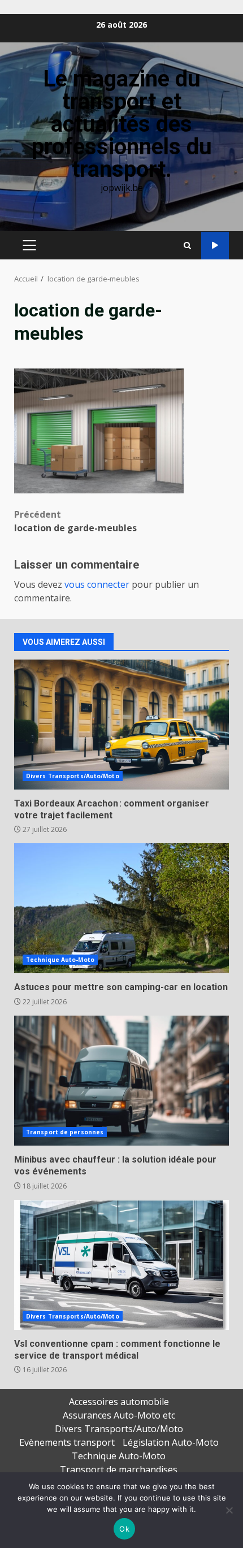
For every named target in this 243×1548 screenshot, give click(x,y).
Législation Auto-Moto (171, 1442)
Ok (124, 1528)
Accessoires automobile (119, 1401)
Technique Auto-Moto (60, 960)
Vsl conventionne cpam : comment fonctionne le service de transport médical (121, 1265)
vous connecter (96, 584)
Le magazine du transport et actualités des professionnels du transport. (122, 124)
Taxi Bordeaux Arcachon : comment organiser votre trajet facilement (121, 725)
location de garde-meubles (75, 521)
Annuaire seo (215, 245)
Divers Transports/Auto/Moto (72, 776)
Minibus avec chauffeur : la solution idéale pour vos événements (121, 1081)
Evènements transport (67, 1442)
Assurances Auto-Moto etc (119, 1415)
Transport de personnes (64, 1132)
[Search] (187, 246)
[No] (229, 1510)
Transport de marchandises (118, 1469)
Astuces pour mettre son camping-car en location (121, 908)
